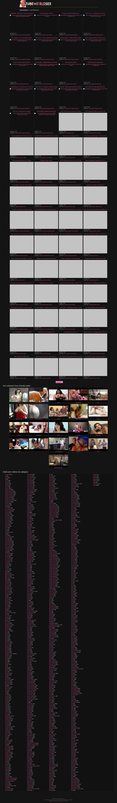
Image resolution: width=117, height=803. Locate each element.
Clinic (6, 737)
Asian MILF (7, 547)
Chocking (7, 723)
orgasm (97, 206)
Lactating (51, 538)
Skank (72, 588)
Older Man (51, 706)
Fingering (29, 621)
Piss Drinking (52, 770)
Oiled (50, 702)
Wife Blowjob (74, 779)
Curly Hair (29, 497)
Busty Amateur (8, 679)
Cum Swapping (30, 491)
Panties (50, 738)
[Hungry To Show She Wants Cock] (71, 24)
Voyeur (72, 760)
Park (50, 741)
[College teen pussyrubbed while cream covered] (46, 269)
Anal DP (7, 512)
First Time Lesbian (31, 626)
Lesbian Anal (52, 552)
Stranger (73, 647)
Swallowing (73, 667)
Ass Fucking (7, 553)
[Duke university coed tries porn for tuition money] (71, 122)
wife (20, 182)
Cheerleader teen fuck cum (71, 332)
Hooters (28, 769)
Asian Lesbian (8, 545)
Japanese (51, 503)
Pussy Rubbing (74, 503)
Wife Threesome (74, 787)
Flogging (29, 635)
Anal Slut (7, 521)
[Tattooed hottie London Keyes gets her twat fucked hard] (22, 244)
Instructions (51, 483)
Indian (50, 477)
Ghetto (28, 700)
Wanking (73, 761)
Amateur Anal (8, 489)
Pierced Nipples (52, 764)
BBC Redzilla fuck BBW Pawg (21, 356)
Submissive (73, 664)
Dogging (29, 526)
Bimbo (6, 634)
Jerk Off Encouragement (54, 520)
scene (22, 280)
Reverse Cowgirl (74, 521)
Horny (28, 770)
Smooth (72, 606)
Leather (50, 547)
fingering (24, 59)
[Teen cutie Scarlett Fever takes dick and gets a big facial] (71, 244)
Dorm (28, 533)
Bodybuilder (7, 655)
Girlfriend (29, 706)
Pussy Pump (73, 501)
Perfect (50, 750)
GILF (28, 665)
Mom (50, 658)
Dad (28, 503)
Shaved (72, 568)
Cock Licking (8, 746)
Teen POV (73, 694)
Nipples (50, 690)
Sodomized (73, 615)
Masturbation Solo (53, 626)
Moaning (51, 655)
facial (51, 83)
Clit (5, 738)
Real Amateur (74, 512)
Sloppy (72, 599)
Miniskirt (51, 647)
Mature (50, 627)
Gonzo (28, 717)
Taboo (72, 675)
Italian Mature (52, 497)
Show (72, 576)
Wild (72, 790)
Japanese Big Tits (53, 506)
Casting (6, 706)
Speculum (73, 630)
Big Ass (6, 618)
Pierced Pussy (52, 766)
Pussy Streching (74, 505)
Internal (50, 485)
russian (70, 182)
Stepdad (73, 641)
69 (5, 479)
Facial (28, 590)
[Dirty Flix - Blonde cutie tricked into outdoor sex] (71, 97)
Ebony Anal (29, 553)
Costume (7, 766)
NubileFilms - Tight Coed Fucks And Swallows (21, 13)
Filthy (28, 618)
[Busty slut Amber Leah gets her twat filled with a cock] (95, 220)
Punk (72, 491)
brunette (100, 59)
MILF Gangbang (52, 606)
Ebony (28, 550)
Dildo (28, 512)
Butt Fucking (7, 687)
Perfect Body (52, 752)
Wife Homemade (74, 784)
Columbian (7, 755)
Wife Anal (73, 778)
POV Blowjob (52, 728)
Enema (28, 565)
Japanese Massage (53, 514)
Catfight (6, 708)
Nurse (50, 694)
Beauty (6, 606)
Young (94, 485)
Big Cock (7, 623)
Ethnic (28, 570)
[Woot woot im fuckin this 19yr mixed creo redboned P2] (46, 367)
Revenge (73, 520)
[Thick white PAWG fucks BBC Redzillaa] (22, 342)
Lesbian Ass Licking (53, 553)
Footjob (28, 641)
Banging (7, 594)
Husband (29, 787)
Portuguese (51, 787)
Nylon (50, 697)
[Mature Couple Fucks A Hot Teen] (22, 73)
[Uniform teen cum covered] (46, 293)
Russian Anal (74, 541)
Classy (6, 735)
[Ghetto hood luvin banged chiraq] (71, 146)
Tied (72, 703)
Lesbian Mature (52, 571)
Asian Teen (7, 550)
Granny (28, 725)
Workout (95, 477)
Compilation (7, 756)
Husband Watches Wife (32, 788)
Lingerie (51, 588)
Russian (73, 538)
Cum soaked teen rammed (46, 13)
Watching (73, 763)
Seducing (73, 555)
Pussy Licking (74, 498)
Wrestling (95, 480)
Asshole (7, 564)
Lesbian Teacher (52, 583)
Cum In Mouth (30, 477)
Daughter (29, 506)
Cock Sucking (8, 749)
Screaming (73, 552)
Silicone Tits (73, 580)
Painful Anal (51, 734)
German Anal (30, 681)
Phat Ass (51, 760)
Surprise (73, 665)
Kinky (50, 527)
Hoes (28, 758)
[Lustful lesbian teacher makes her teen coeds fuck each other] (46, 146)
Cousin (6, 772)
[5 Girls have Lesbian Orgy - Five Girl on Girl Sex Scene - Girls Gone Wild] (95, 146)
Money (50, 667)
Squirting (73, 640)
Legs (50, 549)
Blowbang (7, 650)
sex (72, 182)
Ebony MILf (29, 558)
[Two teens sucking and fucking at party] (22, 220)
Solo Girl (73, 620)
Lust (50, 602)
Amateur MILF (8, 497)
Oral (50, 711)
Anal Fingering (8, 515)
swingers (103, 353)
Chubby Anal (8, 728)
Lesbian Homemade (53, 565)
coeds (22, 182)
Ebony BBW (29, 555)
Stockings (73, 644)
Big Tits (6, 629)
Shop (72, 571)
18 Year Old (7, 474)
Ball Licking (7, 591)
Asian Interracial (8, 544)
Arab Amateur (8, 532)
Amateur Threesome (9, 500)
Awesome (7, 570)
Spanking (73, 629)
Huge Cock (29, 782)
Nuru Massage (52, 696)
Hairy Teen (29, 738)
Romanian (73, 530)
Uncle (72, 741)
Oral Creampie (52, 712)
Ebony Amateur (30, 552)
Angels (6, 524)
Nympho (51, 699)
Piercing (51, 767)
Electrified (29, 561)
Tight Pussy (73, 706)
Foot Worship (30, 640)
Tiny (72, 709)
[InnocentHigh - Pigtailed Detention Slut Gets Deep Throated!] (46, 73)
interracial (95, 132)
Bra (6, 665)
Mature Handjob (52, 635)
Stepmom (73, 643)
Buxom (6, 690)
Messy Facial (52, 640)
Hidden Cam (30, 752)
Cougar (6, 769)
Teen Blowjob (74, 688)
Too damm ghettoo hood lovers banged (95, 307)
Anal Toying (7, 523)
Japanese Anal (52, 505)
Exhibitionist (29, 576)
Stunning (73, 662)
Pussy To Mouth (74, 506)
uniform (50, 34)
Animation (7, 526)
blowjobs (91, 34)
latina (25, 157)
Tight (72, 705)
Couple (6, 770)
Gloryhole (29, 711)
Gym (28, 729)
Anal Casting (8, 508)
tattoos (73, 280)
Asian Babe (7, 539)
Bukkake (7, 675)
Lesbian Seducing (53, 579)
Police (50, 781)
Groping (29, 726)
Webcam (73, 767)
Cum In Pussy (30, 479)
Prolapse (73, 480)
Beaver (6, 608)
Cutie (28, 498)
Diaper (28, 511)
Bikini (6, 632)
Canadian (7, 699)
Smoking (73, 605)
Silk (72, 582)
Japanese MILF (52, 512)
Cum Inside (29, 480)
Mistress (51, 653)
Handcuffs (29, 740)
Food (28, 637)
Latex (50, 542)
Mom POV (51, 665)
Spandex (73, 626)
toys (93, 59)
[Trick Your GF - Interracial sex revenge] (95, 24)
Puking (72, 488)
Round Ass (73, 536)
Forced (28, 643)
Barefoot (7, 599)
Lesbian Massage (53, 570)
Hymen (28, 790)
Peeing (50, 747)
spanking (28, 59)
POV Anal (51, 726)
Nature (50, 684)
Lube (50, 599)
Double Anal (29, 535)
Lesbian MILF (52, 568)
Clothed (6, 743)
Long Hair (51, 594)
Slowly (72, 600)
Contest (6, 760)
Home (28, 763)
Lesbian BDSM (52, 556)
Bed (6, 609)
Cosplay (7, 764)
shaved (20, 34)
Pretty (72, 474)
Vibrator (72, 749)
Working (95, 476)
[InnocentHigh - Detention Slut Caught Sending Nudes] (46, 122)
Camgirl (6, 697)
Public (72, 482)
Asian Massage (8, 549)
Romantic (73, 532)
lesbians (93, 157)
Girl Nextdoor (30, 703)
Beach (6, 605)
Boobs (6, 658)
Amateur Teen (8, 498)
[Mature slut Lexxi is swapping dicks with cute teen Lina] (95, 342)
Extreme (29, 583)
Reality (72, 514)
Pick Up (50, 763)
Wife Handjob (74, 782)
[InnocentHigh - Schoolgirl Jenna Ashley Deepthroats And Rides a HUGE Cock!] (22, 195)
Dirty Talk (29, 518)
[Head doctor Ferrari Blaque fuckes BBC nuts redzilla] (95, 293)
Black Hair (7, 646)
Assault (6, 562)
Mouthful (51, 675)
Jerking (50, 521)
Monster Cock (52, 668)
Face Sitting (29, 588)
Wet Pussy (73, 772)
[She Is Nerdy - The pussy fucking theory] (22, 48)
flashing (25, 231)
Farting (28, 599)
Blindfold (7, 647)
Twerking (73, 737)
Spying (72, 638)
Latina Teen (51, 545)
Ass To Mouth (8, 558)
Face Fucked (30, 586)
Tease (72, 684)
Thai (72, 696)
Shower (72, 577)
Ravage (72, 511)
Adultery (7, 485)
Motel (50, 671)
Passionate (51, 746)
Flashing (29, 632)
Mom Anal (51, 659)
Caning (6, 700)
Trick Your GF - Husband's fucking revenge (46, 86)
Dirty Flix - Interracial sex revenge (21, 111)
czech (47, 157)
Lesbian (51, 550)
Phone (50, 761)
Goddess (29, 714)
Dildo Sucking (30, 515)
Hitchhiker (29, 756)
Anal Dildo (7, 514)
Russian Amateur (74, 539)
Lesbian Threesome (53, 586)
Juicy (50, 526)
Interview (51, 489)
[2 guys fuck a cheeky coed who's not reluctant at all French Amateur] (95, 195)
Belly (6, 614)
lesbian (96, 157)
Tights (72, 708)
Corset (6, 763)
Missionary (51, 652)
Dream (28, 541)
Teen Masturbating (75, 693)
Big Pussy (7, 627)
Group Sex (29, 728)
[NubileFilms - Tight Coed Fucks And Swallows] (22, 24)
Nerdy (50, 688)
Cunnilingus (29, 494)
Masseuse (51, 620)
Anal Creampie (8, 511)
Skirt (72, 591)
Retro (72, 518)
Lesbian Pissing (52, 577)
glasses (96, 59)
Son (72, 623)
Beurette (7, 617)
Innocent (51, 480)
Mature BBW (52, 634)
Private (72, 479)
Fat (27, 600)
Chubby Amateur (8, 726)
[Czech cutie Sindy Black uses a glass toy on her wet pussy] (46, 244)
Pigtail (50, 769)
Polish (50, 782)
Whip (72, 773)
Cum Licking (29, 482)
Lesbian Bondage (53, 558)
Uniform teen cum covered (46, 283)
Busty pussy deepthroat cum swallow (21, 160)
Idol (50, 474)
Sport (72, 635)
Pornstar (51, 785)
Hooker (28, 767)
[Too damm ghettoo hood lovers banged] (95, 318)
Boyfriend (7, 664)
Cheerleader (8, 720)
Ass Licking (7, 555)
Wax (72, 766)
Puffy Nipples (74, 486)
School (72, 549)
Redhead (73, 515)
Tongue (72, 723)
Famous (29, 596)
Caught (6, 709)
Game (28, 670)
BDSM (6, 579)
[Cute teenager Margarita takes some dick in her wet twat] (71, 220)
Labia (50, 535)
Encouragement (30, 564)
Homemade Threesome (32, 766)
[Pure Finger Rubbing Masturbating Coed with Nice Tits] (71, 367)
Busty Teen (7, 684)
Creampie (7, 776)
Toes (72, 720)
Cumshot (29, 492)
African (6, 486)
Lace (50, 536)
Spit (72, 634)
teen (47, 34)
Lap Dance (51, 541)
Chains (6, 714)
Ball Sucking (7, 593)
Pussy (72, 492)
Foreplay (29, 644)
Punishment (73, 489)
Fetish (28, 614)
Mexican (51, 641)
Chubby (6, 725)
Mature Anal (51, 632)
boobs (16, 206)
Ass (6, 552)
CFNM (6, 694)
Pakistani (51, 735)
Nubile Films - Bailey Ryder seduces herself (71, 307)
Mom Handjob (52, 662)
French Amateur (30, 653)
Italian (50, 491)
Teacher (73, 682)
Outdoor (51, 720)
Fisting (28, 629)
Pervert (50, 756)
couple (69, 255)
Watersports (73, 764)
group (16, 83)
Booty (6, 661)
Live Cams (51, 590)
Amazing (7, 503)
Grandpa (29, 723)
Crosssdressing (8, 781)
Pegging (51, 749)
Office (50, 700)
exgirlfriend (26, 182)
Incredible (51, 476)
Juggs (50, 524)
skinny (23, 34)
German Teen (30, 697)
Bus (6, 676)
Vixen (72, 756)
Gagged (29, 667)
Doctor (28, 524)
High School (29, 755)
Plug (50, 778)
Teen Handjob (74, 691)
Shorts (72, 574)
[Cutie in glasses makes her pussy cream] (95, 48)
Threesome (73, 700)
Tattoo (72, 679)
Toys (72, 729)
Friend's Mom (30, 658)
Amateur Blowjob (8, 491)
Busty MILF (7, 682)
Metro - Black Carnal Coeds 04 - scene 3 (21, 258)
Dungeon (29, 545)
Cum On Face (30, 485)
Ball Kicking (7, 590)
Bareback (7, 597)
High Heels (29, 753)
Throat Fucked (74, 702)
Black (6, 640)
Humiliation (29, 784)
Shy (72, 579)
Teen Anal (73, 687)
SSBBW (72, 544)
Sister (72, 586)
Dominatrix (29, 532)
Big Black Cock (8, 620)
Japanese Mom (52, 515)
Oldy (50, 709)
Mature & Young (52, 629)
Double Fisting (30, 538)
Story (72, 646)
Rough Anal (73, 535)
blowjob (17, 34)
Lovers (50, 597)
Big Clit (6, 621)
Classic (6, 732)
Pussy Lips (73, 500)
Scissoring (73, 550)
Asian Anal (7, 538)
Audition (7, 565)
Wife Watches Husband (76, 788)
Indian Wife (51, 479)
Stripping (73, 656)
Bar (6, 596)
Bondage (7, 656)
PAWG (50, 723)
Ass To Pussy (8, 559)
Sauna (72, 545)
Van (72, 747)
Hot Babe (29, 773)
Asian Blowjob (8, 541)
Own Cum (51, 722)
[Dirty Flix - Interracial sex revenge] (22, 122)
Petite (50, 758)
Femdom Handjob (31, 611)
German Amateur (30, 679)
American (7, 505)
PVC (50, 729)
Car (6, 702)
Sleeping (73, 596)
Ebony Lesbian (30, 556)
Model (50, 656)
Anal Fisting (7, 517)
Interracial (51, 486)
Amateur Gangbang (9, 492)
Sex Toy (72, 564)
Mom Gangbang (52, 661)
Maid (50, 612)
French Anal (29, 655)
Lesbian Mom (52, 573)
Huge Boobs (29, 781)
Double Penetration (31, 539)
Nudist (50, 693)
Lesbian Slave (52, 580)
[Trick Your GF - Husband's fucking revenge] (46, 97)
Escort (28, 568)
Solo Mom (73, 621)
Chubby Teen (8, 729)
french (94, 206)
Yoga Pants (95, 483)
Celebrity (7, 711)
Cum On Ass (29, 483)
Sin (72, 583)
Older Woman (52, 708)
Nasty (50, 679)
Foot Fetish (29, 638)
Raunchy (73, 509)
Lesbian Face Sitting (53, 561)
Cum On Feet (30, 486)
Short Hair (73, 573)
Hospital (29, 772)
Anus (6, 529)
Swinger (73, 671)
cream (44, 280)
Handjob (29, 741)
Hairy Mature (30, 735)
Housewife (29, 779)
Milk (50, 646)
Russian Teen (74, 542)
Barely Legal (8, 600)
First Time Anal (30, 624)
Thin (72, 697)
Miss (50, 650)
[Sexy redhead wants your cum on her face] (71, 171)
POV (50, 725)
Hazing (28, 749)
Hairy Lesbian (30, 734)
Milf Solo (51, 644)
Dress (28, 542)
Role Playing (74, 529)
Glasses (29, 709)
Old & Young (52, 703)
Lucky (50, 600)
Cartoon (7, 703)
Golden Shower (30, 715)
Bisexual (7, 635)
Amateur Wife (8, 501)
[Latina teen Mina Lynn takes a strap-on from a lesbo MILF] (71, 293)
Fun (28, 662)
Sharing (72, 567)
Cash (6, 705)
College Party (8, 753)
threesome (26, 83)
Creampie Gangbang (9, 779)
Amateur (7, 488)
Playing (50, 775)
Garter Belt (29, 676)
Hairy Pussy (29, 737)
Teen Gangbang (74, 690)
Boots (6, 659)
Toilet (72, 722)
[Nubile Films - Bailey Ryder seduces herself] (71, 318)
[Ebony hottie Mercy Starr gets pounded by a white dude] (46, 220)
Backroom (7, 583)
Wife (72, 776)
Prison (72, 477)
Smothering (73, 608)
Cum (6, 787)
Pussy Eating (74, 495)
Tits (72, 719)
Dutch (28, 547)
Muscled (51, 676)
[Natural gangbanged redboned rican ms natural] (22, 146)
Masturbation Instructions (54, 624)
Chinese (7, 722)
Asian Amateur (8, 536)
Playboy (51, 773)
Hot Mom (29, 775)
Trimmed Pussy (74, 734)
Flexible (28, 634)
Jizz (50, 523)
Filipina (28, 617)
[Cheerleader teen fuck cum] (71, 342)
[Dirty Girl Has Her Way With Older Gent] (95, 97)
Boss (6, 662)
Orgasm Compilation (53, 715)
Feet (28, 606)
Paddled (51, 731)
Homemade (29, 764)
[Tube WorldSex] (35, 3)
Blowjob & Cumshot (9, 653)
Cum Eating (29, 474)
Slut (72, 602)
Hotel (28, 776)
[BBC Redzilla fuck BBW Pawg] (22, 367)
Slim (72, 597)
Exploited (29, 580)
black (20, 157)
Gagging (29, 668)
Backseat (7, 585)
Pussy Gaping (74, 497)
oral (98, 132)
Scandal (73, 547)
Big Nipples (7, 626)
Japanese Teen (52, 517)
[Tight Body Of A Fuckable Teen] (95, 73)
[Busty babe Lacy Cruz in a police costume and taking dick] (22, 318)
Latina (50, 544)
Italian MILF (51, 495)
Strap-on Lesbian (75, 652)
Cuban (6, 782)
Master (50, 621)
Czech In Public (30, 501)
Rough (72, 533)
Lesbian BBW (52, 555)
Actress (6, 482)
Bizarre (6, 638)
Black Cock (7, 643)
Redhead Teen (74, 517)
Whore (72, 775)
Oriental (51, 719)
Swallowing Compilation (76, 668)
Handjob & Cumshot (31, 743)
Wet (72, 770)
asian (77, 231)
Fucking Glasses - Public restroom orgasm (71, 37)
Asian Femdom (8, 542)
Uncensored (73, 740)
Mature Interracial (53, 637)
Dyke (28, 549)
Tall (72, 676)
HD (27, 731)
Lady (50, 539)
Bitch (6, 637)
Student (72, 661)
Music (50, 678)
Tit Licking (73, 715)
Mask (50, 617)
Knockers (51, 532)
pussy (72, 132)
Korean (50, 533)
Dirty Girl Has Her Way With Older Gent (95, 86)
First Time (29, 623)
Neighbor (51, 687)
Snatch (72, 609)
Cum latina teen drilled (70, 62)
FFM (28, 585)
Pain (50, 732)
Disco (28, 521)
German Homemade (31, 688)
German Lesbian (30, 690)
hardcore (44, 34)
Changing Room (8, 715)
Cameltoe (7, 696)
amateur (97, 34)
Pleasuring (51, 776)
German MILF (30, 691)
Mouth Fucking (52, 673)
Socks (72, 614)
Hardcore (29, 747)
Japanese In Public (53, 509)
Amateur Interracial (9, 494)
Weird (72, 769)
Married (50, 615)
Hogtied (28, 760)
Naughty (51, 685)
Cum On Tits (29, 488)
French (28, 652)
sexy (68, 329)
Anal (6, 506)
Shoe (72, 570)
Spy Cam (73, 637)
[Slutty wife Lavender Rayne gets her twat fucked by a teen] (95, 269)
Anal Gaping (7, 518)
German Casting (30, 684)
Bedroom (7, 611)
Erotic (28, 567)
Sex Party (73, 561)
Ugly (72, 738)
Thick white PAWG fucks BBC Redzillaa (22, 332)
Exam (28, 574)
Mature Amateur (52, 630)
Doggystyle (29, 527)
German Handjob (31, 687)
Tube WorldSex (24, 10)
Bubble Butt (7, 673)
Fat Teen (29, 605)
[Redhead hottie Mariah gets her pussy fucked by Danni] (95, 244)
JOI (50, 501)
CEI (6, 693)
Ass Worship (7, 561)
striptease (75, 34)
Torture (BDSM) (74, 728)
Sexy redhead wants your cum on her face (70, 160)
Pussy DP (73, 494)
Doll (28, 529)
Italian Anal (51, 494)
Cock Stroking (8, 747)
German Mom (30, 694)
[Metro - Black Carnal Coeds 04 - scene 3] (22, 269)
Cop (6, 761)
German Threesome (31, 699)
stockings (21, 329)
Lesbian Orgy (52, 576)
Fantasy (28, 597)
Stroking (73, 658)
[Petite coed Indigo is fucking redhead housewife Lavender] (71, 269)
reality (100, 206)
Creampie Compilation (10, 778)
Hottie (28, 778)
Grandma (29, 722)
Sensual (73, 559)
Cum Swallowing (30, 489)
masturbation (42, 157)
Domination (29, 530)
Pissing (50, 772)
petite (99, 83)
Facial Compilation (31, 591)
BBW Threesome (8, 577)
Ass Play (7, 556)
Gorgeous (29, 719)
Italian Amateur (52, 492)
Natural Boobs (52, 681)
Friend (28, 656)
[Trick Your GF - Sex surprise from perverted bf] (46, 48)
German (29, 678)
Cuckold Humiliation (9, 785)
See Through (74, 556)
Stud (72, 659)
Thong (72, 699)
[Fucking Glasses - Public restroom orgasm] (71, 48)
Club (6, 744)
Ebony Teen (29, 559)
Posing (50, 788)
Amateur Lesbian (8, 495)
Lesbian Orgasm (52, 574)
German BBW (30, 682)
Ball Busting (7, 588)
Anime (6, 527)
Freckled (29, 650)
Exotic (28, 577)
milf (97, 280)
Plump (50, 779)
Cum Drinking (8, 790)
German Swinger (30, 696)
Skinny (72, 590)
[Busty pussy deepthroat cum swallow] (22, 171)
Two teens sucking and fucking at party (22, 209)
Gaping (28, 673)
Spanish (73, 627)
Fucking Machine (30, 661)
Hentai (28, 750)
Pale (50, 737)
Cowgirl (6, 773)
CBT (6, 691)
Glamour (29, 708)
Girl (28, 702)
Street (72, 653)
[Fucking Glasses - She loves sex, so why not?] (22, 97)
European (29, 571)
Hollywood (29, 761)
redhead (96, 83)
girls (100, 157)
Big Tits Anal (7, 630)
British (6, 668)
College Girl (7, 752)
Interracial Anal (52, 488)
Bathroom (7, 603)
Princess (73, 476)
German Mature (30, 693)
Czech (28, 500)
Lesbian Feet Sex (53, 562)
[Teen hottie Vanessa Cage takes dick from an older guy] (22, 293)
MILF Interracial (52, 608)
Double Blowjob (30, 536)
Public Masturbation (75, 483)
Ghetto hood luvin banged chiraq (71, 136)
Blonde (6, 649)
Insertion (51, 482)
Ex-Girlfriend (29, 573)
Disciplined (29, 520)
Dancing (29, 505)
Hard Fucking (30, 746)
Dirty (28, 517)
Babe (6, 580)
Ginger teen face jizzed (46, 160)
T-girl (72, 673)
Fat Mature (29, 603)
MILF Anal (51, 605)
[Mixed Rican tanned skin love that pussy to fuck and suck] (71, 195)
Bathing (6, 602)
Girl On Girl (29, 705)
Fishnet (28, 627)
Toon (72, 725)
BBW (6, 571)
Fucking (28, 659)
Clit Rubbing (7, 740)
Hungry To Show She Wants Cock (70, 13)
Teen (72, 685)
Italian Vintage (52, 498)
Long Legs (51, 596)
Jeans (50, 518)
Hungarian (29, 785)
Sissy (72, 585)
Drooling (29, 544)
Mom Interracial (52, 664)
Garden (28, 675)
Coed (6, 750)
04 (24, 280)
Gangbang (29, 671)
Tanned (72, 678)
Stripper (72, 655)
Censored (7, 712)
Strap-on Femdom (75, 650)
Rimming (73, 526)
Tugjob (72, 735)
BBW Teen (7, 576)
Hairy (28, 732)
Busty (6, 678)
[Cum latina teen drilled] (71, 73)
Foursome (29, 647)
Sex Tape (73, 562)
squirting (17, 182)
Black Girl (7, 644)
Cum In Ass (29, 476)
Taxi (72, 681)
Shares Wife (73, 565)
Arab (6, 530)
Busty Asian (7, 681)
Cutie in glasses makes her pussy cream (95, 37)
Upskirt (72, 744)
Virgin (72, 753)
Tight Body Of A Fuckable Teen (95, 62)
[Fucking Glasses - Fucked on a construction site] (46, 318)
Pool (50, 784)
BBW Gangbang (8, 574)
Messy (50, 638)
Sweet (72, 670)
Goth (28, 720)
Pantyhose (51, 740)
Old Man (51, 705)
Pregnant (51, 790)
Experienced (30, 579)
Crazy (6, 775)
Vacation (73, 746)
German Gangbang (31, 685)
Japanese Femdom (53, 508)
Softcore (73, 617)
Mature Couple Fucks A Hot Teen (21, 62)
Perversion (51, 755)
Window (95, 474)
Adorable (7, 483)
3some (6, 477)
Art (5, 533)
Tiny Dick (73, 711)
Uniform (72, 743)
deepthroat (27, 34)
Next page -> (59, 382)
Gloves (28, 712)
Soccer (72, 612)
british (65, 378)
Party (50, 744)
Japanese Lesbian (53, 511)
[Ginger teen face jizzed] (46, 171)
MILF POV (51, 609)
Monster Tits (51, 670)
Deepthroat (29, 508)
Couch (6, 767)
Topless (72, 726)
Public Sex (73, 485)
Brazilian (7, 667)
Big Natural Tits (8, 624)
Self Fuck (73, 558)
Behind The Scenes (9, 612)
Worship (95, 479)
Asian (6, 535)
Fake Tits (29, 593)
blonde (67, 34)
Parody (50, 743)
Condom (7, 758)
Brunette (7, 670)
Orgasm (51, 714)
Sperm (72, 632)
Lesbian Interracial (53, 567)
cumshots (17, 59)
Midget (50, 643)
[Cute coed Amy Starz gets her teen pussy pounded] (46, 195)
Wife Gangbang (74, 781)
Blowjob (7, 652)
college (49, 280)
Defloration (29, 509)
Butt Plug (7, 688)
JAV (50, 500)
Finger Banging (30, 620)
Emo (28, 562)
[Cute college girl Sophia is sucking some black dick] (95, 122)
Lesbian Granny (52, 564)
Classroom (7, 734)
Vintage (72, 750)
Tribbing (73, 731)
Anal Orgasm (8, 520)
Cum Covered (8, 788)
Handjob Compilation (31, 744)
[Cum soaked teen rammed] (46, 24)
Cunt (28, 495)
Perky (50, 753)
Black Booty (7, 641)
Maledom (51, 614)
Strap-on (73, 649)
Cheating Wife (8, 719)
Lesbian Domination (53, 559)
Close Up (7, 741)
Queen (72, 508)
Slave (72, 594)
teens (41, 34)
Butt (6, 685)
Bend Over (7, 615)
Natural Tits (51, 682)
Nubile (50, 691)
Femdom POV (30, 612)
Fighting (29, 615)
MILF (50, 603)
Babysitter (7, 582)
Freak (28, 649)
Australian (7, 568)
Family (28, 594)
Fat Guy (28, 602)
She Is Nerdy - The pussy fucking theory (22, 37)
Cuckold (7, 784)
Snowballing (73, 611)
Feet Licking (29, 608)
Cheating (7, 717)
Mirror (50, 649)
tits (64, 132)
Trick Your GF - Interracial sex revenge (95, 13)
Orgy (50, 717)
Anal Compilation (8, 509)
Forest (28, 646)
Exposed (29, 582)
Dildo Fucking (30, 514)
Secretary (73, 553)
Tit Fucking (73, 714)
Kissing (50, 529)
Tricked (72, 732)
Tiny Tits (73, 712)
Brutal (6, 671)
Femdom (29, 609)
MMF (50, 611)
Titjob (72, 717)
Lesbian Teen (52, 585)
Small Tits (73, 603)
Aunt (6, 567)
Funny (28, 664)
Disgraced (29, 523)
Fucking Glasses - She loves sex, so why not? (21, 86)
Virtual (72, 755)
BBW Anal (7, 573)
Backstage (7, 586)
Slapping (73, 593)
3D (5, 476)
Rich (72, 523)
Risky (72, 527)
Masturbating (52, 623)
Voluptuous (73, 758)
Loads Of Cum (52, 591)
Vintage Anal (74, 752)
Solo (72, 618)
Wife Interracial (74, 785)
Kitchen (50, 530)
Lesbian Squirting (53, 582)
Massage (51, 618)
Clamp (6, 731)
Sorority (72, 624)
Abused (6, 480)
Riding (72, 524)
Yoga (94, 482)
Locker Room (52, 593)
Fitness (28, 630)
